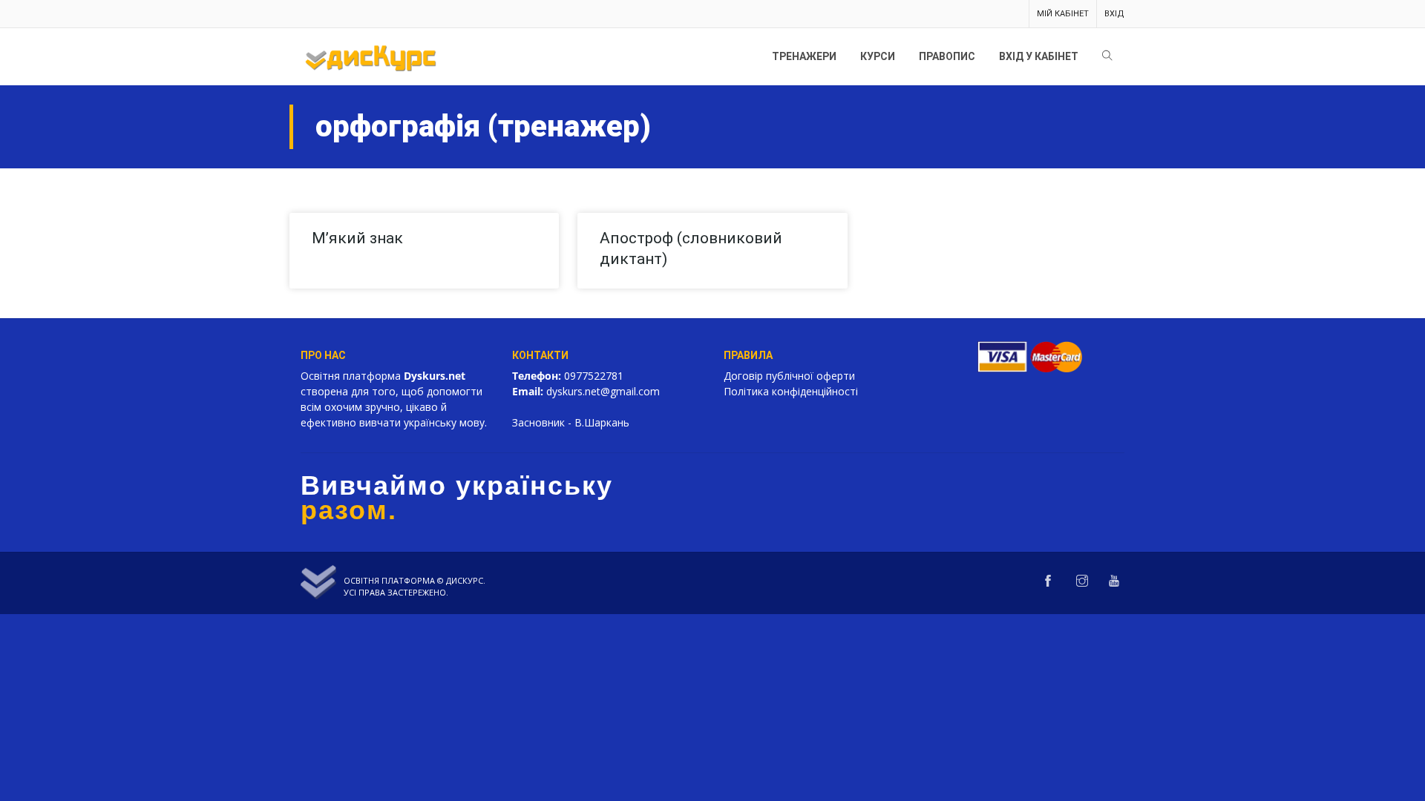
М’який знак (357, 238)
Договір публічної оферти (789, 376)
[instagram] (1082, 581)
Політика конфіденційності (791, 391)
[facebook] (1048, 581)
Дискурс (464, 580)
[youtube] (1114, 581)
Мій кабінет (1063, 14)
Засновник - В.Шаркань (570, 422)
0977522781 (593, 376)
